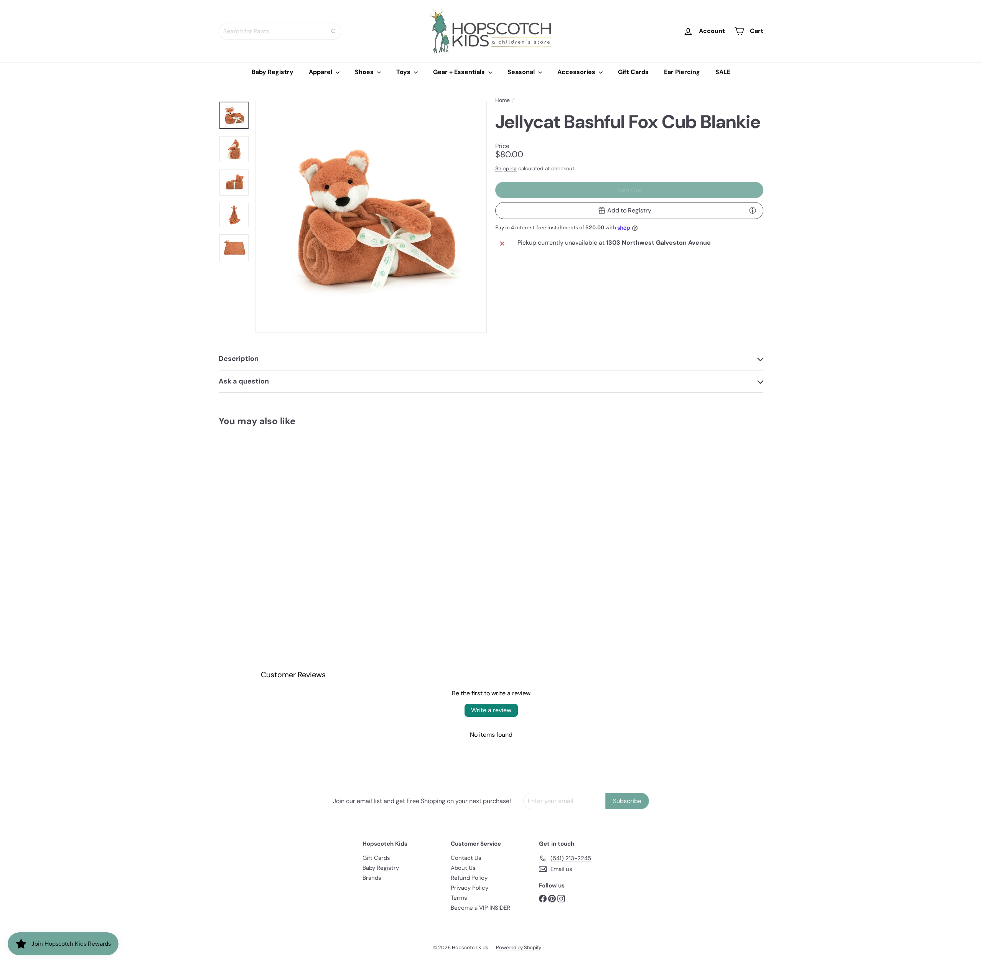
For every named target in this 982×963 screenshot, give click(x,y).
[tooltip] (752, 210)
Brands (371, 878)
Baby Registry (272, 72)
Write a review (491, 710)
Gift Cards (633, 72)
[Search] (333, 31)
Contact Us (466, 858)
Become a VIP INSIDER (480, 908)
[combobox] (280, 31)
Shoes (365, 72)
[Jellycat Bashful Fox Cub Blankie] (261, 505)
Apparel (321, 72)
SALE (722, 72)
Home (502, 100)
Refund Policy (469, 878)
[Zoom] (370, 216)
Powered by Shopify (518, 947)
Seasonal (521, 72)
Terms (459, 898)
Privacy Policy (469, 888)
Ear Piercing (682, 72)
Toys (404, 72)
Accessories (577, 72)
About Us (463, 868)
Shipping (506, 168)
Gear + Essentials (459, 72)
